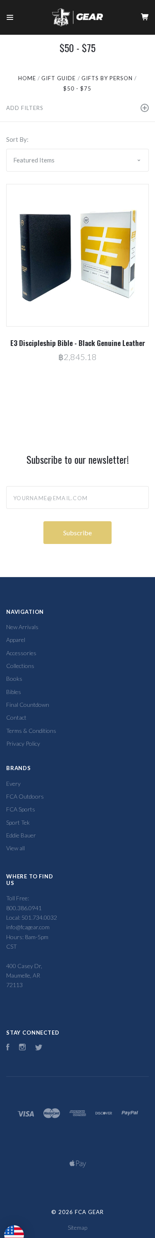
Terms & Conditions (31, 730)
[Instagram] (22, 1048)
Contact (16, 717)
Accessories (21, 652)
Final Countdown (27, 704)
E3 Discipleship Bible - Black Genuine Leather (77, 343)
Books (14, 678)
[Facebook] (8, 1048)
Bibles (13, 691)
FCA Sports (20, 809)
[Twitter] (39, 1048)
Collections (20, 665)
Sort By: (17, 139)
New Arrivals (22, 626)
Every (13, 783)
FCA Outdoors (25, 796)
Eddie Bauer (21, 835)
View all (15, 848)
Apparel (15, 639)
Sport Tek (18, 822)
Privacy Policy (23, 743)
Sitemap (77, 1227)
